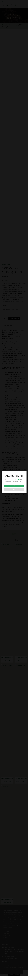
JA (14, 485)
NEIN (14, 489)
